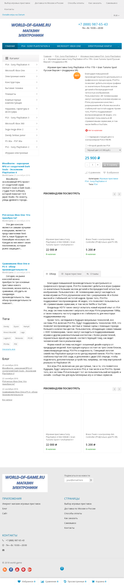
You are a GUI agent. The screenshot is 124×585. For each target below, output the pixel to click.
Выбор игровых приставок (17, 3)
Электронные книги (100, 46)
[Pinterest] (23, 569)
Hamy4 (26, 326)
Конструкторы (12, 82)
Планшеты (10, 94)
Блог (4, 508)
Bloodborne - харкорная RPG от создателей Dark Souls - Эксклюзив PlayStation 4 (16, 168)
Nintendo (19, 338)
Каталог (14, 58)
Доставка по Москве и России (49, 3)
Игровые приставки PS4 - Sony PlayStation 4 (101, 180)
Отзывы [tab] (94, 273)
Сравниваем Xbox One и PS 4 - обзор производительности (20, 393)
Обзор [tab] (52, 273)
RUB (116, 15)
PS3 (15, 344)
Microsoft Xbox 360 (14, 123)
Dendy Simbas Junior (15, 135)
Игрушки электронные (16, 152)
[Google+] (29, 569)
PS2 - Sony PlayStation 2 (17, 147)
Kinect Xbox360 (10, 332)
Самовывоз (111, 3)
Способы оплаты (76, 3)
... (118, 46)
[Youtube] (17, 569)
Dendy (6, 326)
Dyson (16, 326)
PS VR (30, 338)
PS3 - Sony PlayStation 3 (17, 117)
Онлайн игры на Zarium (13, 14)
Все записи (7, 399)
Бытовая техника (14, 88)
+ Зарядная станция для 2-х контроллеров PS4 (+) (99, 138)
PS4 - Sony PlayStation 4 (35, 46)
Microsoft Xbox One (69, 46)
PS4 (95, 184)
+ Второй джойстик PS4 (98, 145)
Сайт (4, 513)
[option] (62, 228)
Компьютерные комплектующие (13, 101)
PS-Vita (6, 344)
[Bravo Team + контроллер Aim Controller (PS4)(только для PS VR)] (102, 217)
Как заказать (95, 3)
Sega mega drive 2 (14, 129)
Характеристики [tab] (73, 273)
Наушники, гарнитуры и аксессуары (17, 110)
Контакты (9, 9)
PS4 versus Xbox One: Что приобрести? (16, 216)
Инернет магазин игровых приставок (21, 503)
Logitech (7, 338)
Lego (23, 332)
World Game (7, 175)
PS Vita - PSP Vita (13, 141)
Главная (10, 46)
